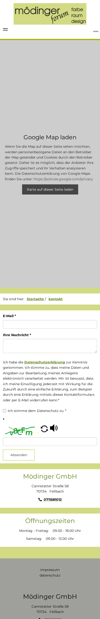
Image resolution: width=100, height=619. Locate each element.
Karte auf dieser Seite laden (50, 189)
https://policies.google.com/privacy (63, 179)
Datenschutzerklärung (44, 362)
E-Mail (9, 316)
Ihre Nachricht (17, 335)
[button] (44, 431)
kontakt (56, 299)
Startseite (35, 299)
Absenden (18, 455)
